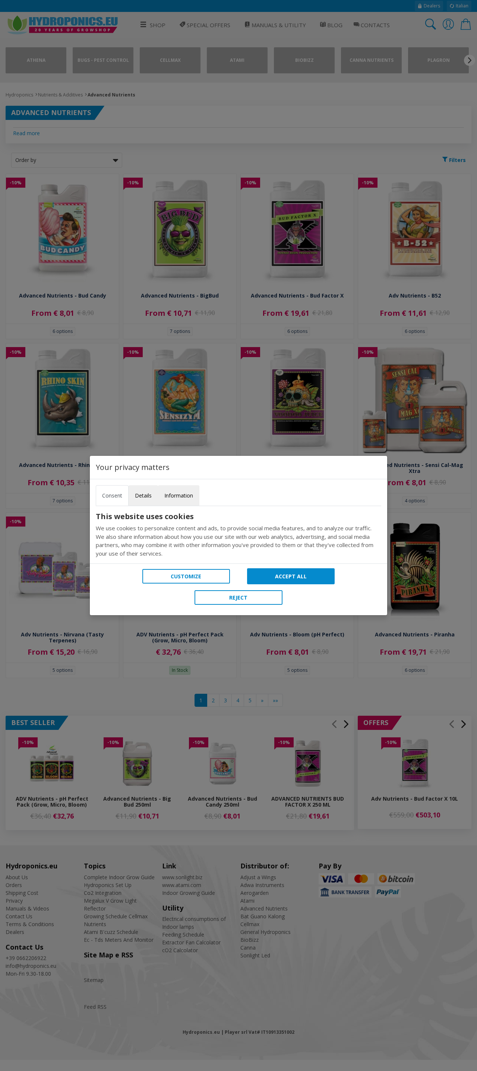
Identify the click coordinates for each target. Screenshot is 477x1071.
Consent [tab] (112, 495)
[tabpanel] (238, 534)
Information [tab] (178, 495)
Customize (186, 576)
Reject (238, 597)
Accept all (291, 576)
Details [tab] (143, 495)
